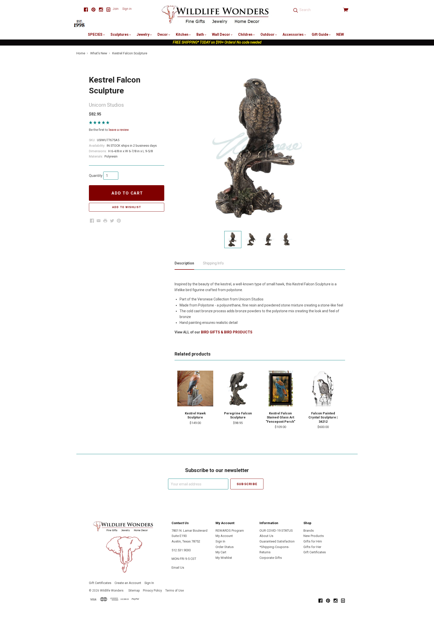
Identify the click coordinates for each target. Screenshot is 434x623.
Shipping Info (213, 263)
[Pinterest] (93, 9)
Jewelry (143, 34)
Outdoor (267, 34)
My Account (224, 536)
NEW (340, 34)
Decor (163, 34)
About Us (266, 536)
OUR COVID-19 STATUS (276, 530)
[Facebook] (86, 9)
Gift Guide (320, 34)
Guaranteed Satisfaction (277, 541)
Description (184, 263)
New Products (313, 536)
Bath (200, 34)
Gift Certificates (314, 552)
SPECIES (95, 34)
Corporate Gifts (270, 558)
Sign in (127, 9)
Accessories (293, 34)
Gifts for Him (312, 541)
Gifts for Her (312, 547)
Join (116, 9)
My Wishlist (223, 558)
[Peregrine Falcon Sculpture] (238, 388)
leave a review (119, 130)
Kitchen (182, 34)
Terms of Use (174, 590)
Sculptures (120, 34)
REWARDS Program (229, 530)
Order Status (224, 547)
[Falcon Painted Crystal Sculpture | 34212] (323, 388)
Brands (308, 530)
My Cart (220, 552)
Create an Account (128, 583)
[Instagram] (101, 9)
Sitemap (134, 590)
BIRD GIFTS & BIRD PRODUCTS (226, 332)
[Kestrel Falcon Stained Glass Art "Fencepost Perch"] (280, 388)
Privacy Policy (152, 590)
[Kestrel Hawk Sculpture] (195, 388)
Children (245, 34)
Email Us (178, 567)
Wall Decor (221, 34)
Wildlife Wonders (112, 590)
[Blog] (108, 9)
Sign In (220, 541)
